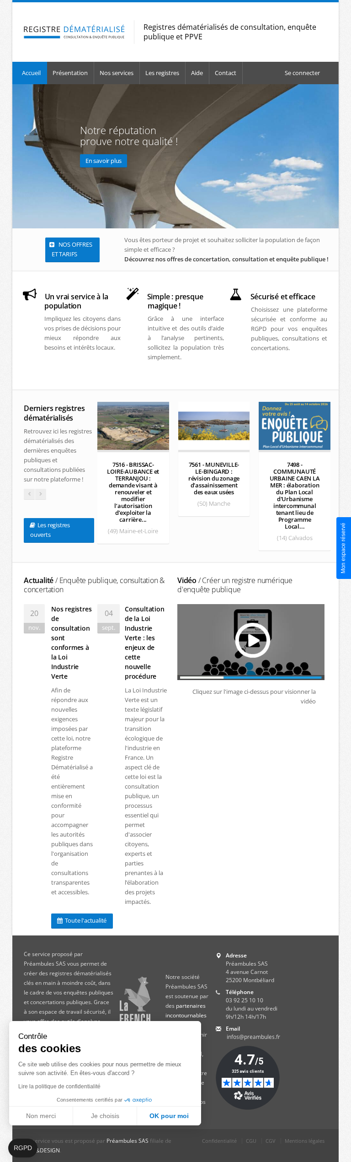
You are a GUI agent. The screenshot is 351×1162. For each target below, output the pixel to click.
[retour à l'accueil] (74, 32)
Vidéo (234, 585)
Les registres (162, 73)
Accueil (31, 73)
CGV (271, 1140)
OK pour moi (169, 1115)
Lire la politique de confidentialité (59, 1086)
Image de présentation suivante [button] (330, 156)
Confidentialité (219, 1140)
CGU (251, 1140)
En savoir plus (103, 161)
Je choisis (105, 1115)
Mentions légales (304, 1140)
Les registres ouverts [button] (50, 530)
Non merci (41, 1115)
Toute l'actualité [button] (85, 920)
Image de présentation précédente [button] (21, 156)
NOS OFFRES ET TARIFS (72, 249)
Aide (197, 73)
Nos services (116, 73)
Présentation (70, 73)
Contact (225, 73)
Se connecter (302, 73)
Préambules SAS (127, 1141)
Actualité (94, 585)
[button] (22, 1148)
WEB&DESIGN (42, 1150)
